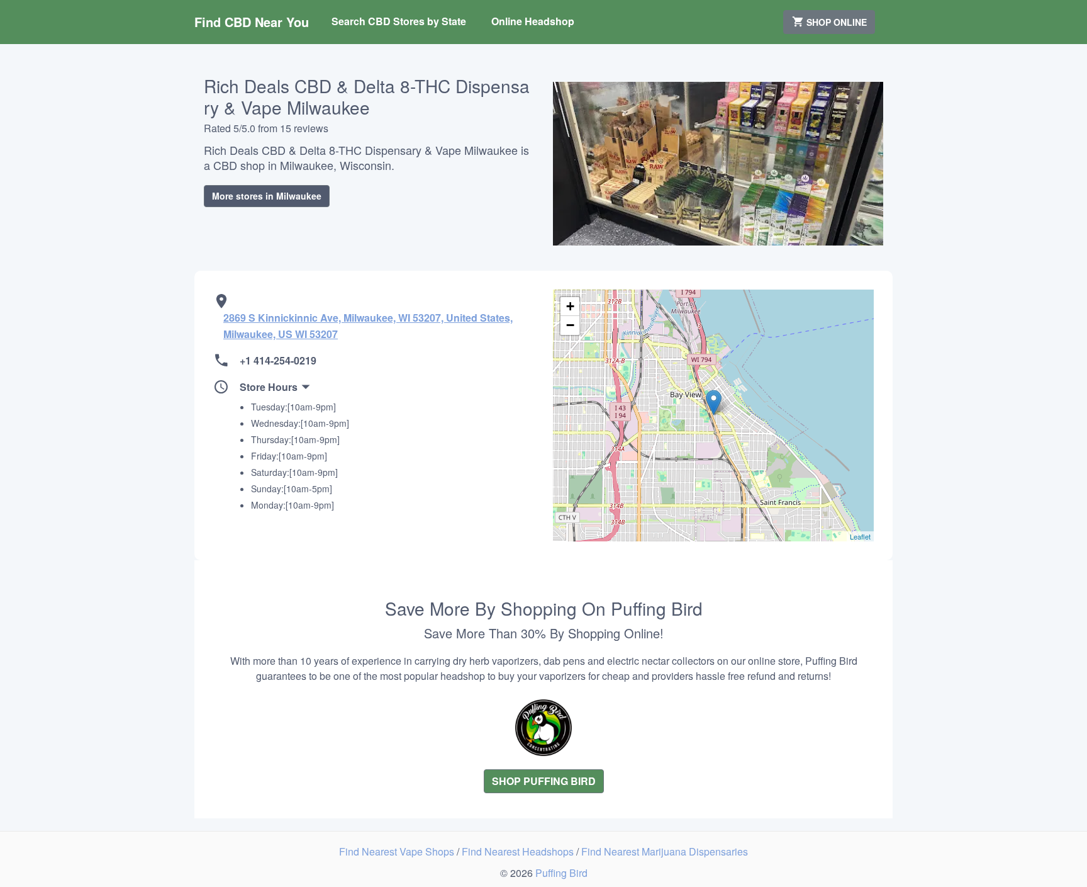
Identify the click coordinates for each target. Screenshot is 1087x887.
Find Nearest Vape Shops (398, 851)
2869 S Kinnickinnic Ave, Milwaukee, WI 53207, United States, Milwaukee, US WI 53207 (368, 325)
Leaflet (860, 536)
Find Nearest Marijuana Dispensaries (664, 851)
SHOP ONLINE (835, 22)
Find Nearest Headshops (519, 851)
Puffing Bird (561, 873)
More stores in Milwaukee (266, 195)
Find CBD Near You (251, 22)
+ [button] (570, 306)
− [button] (570, 325)
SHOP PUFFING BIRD (544, 781)
